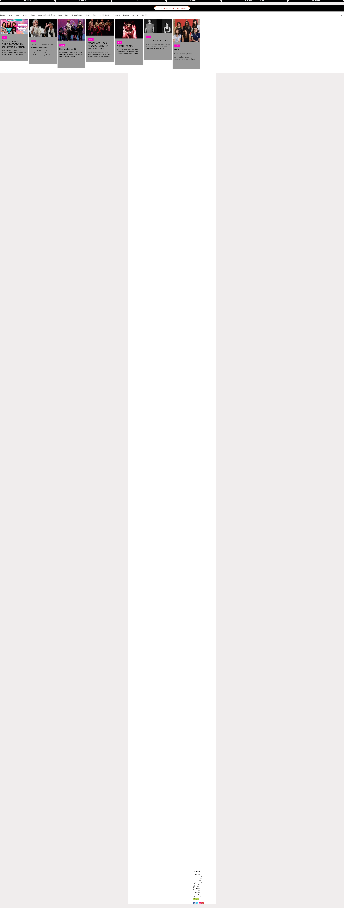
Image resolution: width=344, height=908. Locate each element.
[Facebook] (194, 903)
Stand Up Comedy (104, 15)
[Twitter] (197, 903)
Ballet (66, 15)
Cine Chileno (144, 15)
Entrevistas (126, 15)
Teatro (10, 15)
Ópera (60, 15)
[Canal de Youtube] (202, 903)
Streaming (135, 15)
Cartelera (2, 15)
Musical (33, 15)
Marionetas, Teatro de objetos (46, 15)
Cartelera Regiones (77, 15)
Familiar (25, 15)
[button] (194, 1)
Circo (87, 15)
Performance (116, 15)
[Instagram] (200, 903)
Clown (94, 15)
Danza (17, 15)
